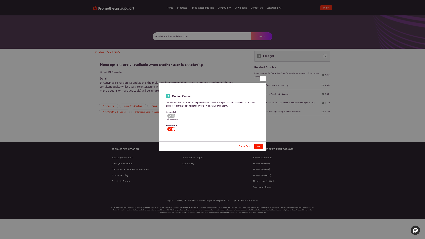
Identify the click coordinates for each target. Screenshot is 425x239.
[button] (415, 230)
